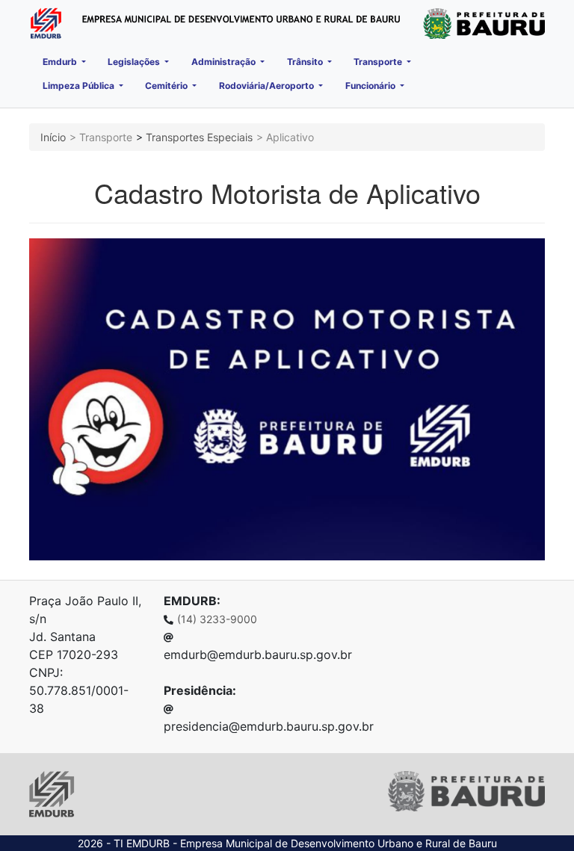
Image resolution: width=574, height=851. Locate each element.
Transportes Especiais (199, 137)
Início (53, 137)
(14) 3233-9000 (217, 619)
